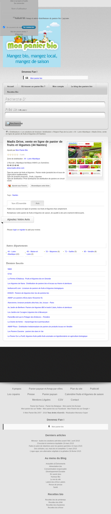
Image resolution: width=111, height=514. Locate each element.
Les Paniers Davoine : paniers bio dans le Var (26, 331)
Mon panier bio (36, 78)
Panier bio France (37, 406)
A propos (16, 388)
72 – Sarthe (69, 252)
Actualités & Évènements (55, 464)
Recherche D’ (15, 99)
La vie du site (55, 479)
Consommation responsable (55, 469)
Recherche (15, 123)
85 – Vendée (89, 252)
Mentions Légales (41, 400)
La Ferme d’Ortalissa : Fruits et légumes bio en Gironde (29, 279)
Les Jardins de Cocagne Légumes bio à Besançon (27, 312)
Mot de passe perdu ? (19, 32)
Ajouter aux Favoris (19, 185)
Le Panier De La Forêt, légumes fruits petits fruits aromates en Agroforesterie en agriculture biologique (47, 336)
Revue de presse (55, 485)
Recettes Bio (12, 92)
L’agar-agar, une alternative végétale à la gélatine (49, 451)
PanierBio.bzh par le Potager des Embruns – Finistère (29, 317)
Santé (55, 487)
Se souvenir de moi (14, 27)
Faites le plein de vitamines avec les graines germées (50, 446)
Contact (75, 400)
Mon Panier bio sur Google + (78, 409)
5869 (10, 269)
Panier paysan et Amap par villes (46, 388)
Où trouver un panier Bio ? (33, 86)
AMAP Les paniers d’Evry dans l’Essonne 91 (25, 298)
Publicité (94, 388)
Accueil (10, 86)
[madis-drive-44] (84, 176)
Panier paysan (49, 394)
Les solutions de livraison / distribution (36, 132)
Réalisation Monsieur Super (77, 413)
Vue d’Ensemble (19, 203)
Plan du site (76, 388)
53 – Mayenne (51, 252)
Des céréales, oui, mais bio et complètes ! (50, 449)
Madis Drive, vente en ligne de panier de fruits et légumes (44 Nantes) (34, 143)
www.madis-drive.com (15, 168)
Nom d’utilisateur (19, 8)
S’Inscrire (19, 34)
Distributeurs (15, 132)
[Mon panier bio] (7, 132)
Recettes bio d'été (56, 502)
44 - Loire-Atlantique (82, 132)
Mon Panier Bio (22, 150)
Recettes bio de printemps (55, 500)
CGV (60, 400)
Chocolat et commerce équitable (50, 443)
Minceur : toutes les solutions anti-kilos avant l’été (50, 441)
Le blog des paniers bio (81, 86)
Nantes (15, 195)
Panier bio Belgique (53, 406)
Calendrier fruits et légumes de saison (84, 394)
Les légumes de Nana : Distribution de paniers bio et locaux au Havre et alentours (40, 283)
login (15, 230)
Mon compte (58, 86)
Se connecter (19, 3)
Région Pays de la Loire (62, 132)
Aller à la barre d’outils (19, 1)
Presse (31, 394)
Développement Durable (55, 472)
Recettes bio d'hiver (55, 508)
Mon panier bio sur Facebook (54, 409)
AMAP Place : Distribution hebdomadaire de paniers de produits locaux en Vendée (40, 327)
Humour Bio (55, 477)
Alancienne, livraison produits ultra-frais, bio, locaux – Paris (31, 303)
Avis (37, 203)
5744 (10, 274)
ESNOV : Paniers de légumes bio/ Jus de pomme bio (28, 293)
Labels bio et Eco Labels (55, 482)
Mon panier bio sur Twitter (31, 409)
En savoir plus (55, 474)
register (22, 230)
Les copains (13, 394)
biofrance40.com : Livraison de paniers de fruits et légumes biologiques (36, 288)
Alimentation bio (55, 466)
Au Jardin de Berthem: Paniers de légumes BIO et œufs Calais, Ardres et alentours (40, 307)
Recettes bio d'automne (55, 505)
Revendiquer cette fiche (40, 185)
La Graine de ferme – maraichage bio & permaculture (28, 322)
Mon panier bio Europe (72, 406)
